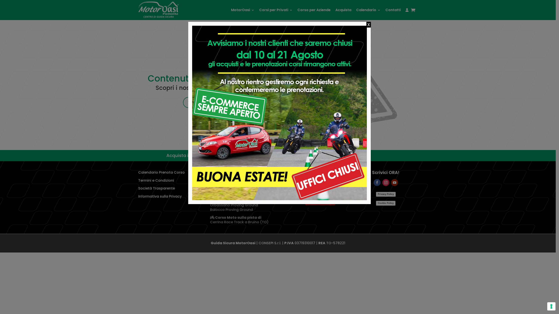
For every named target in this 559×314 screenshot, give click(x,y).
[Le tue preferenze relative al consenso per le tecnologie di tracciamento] (551, 306)
